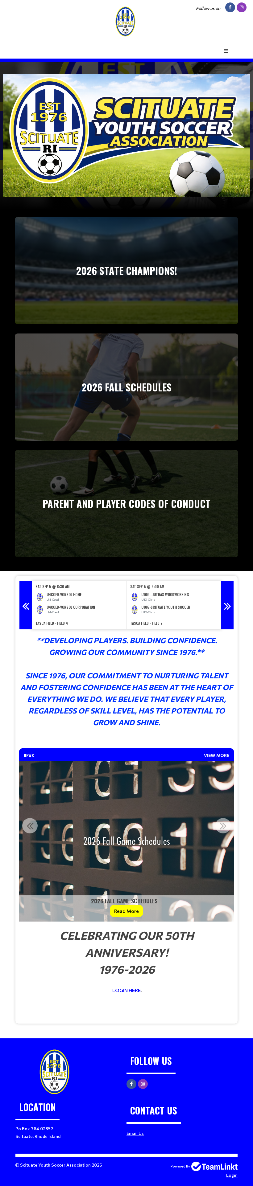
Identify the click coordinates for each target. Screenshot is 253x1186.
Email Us (135, 1133)
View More (216, 755)
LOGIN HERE (126, 990)
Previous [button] (25, 605)
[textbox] (126, 686)
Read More (126, 911)
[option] (79, 605)
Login (232, 1175)
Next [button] (227, 605)
